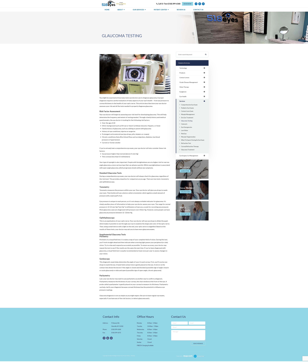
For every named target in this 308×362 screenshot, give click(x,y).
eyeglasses (182, 91)
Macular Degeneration (188, 137)
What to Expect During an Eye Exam (192, 140)
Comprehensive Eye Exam (189, 105)
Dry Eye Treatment (187, 117)
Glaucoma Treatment (187, 149)
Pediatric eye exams (187, 108)
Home (107, 10)
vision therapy (184, 87)
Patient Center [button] (160, 10)
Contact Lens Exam (187, 111)
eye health (182, 96)
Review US (181, 10)
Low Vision (184, 130)
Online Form (185, 192)
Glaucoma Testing (186, 121)
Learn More (185, 171)
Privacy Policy (126, 355)
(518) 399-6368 (116, 329)
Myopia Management (188, 114)
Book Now (187, 3)
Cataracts (184, 124)
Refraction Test (186, 143)
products (182, 73)
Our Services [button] (138, 10)
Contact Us (198, 10)
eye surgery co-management (188, 155)
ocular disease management (188, 82)
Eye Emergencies (186, 127)
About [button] (120, 10)
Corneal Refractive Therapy (190, 146)
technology (183, 68)
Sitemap (133, 355)
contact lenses (184, 77)
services (182, 101)
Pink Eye (183, 133)
